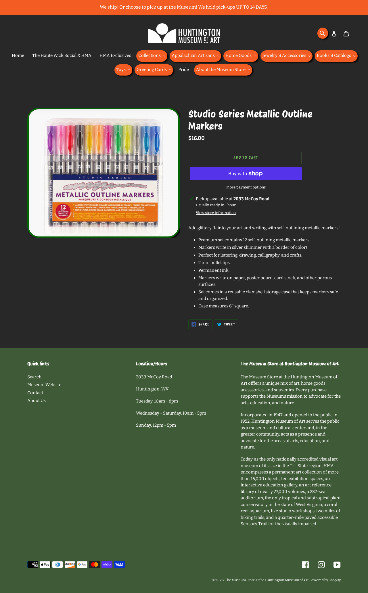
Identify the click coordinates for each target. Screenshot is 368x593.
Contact (35, 392)
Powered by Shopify (325, 580)
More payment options (246, 187)
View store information (216, 213)
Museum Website (44, 384)
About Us (36, 400)
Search (34, 377)
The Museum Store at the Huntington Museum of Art (266, 580)
